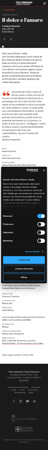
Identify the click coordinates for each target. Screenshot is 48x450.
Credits (31, 392)
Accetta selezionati (24, 269)
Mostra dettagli (32, 251)
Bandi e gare (35, 387)
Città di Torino (24, 419)
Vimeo (34, 401)
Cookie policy (33, 390)
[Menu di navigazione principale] (44, 3)
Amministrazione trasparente (18, 387)
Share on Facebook (4, 39)
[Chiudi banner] (44, 170)
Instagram (20, 401)
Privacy (22, 390)
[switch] (41, 224)
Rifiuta (24, 277)
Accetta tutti (24, 260)
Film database (9, 10)
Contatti (13, 390)
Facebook (13, 401)
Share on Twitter (10, 39)
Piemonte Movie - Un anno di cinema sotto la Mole (22, 343)
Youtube (27, 401)
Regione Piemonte (24, 429)
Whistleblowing (20, 392)
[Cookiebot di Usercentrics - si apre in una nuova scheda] (28, 170)
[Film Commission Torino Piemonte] (24, 3)
